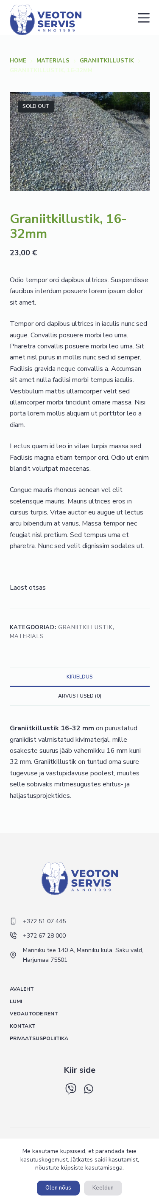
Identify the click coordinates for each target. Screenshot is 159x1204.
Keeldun (103, 1188)
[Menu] (144, 18)
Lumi (16, 1001)
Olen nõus (58, 1188)
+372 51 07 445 (44, 921)
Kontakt (23, 1026)
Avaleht (22, 989)
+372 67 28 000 (44, 936)
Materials (27, 636)
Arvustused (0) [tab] (79, 695)
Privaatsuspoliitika (39, 1038)
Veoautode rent (34, 1014)
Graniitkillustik (85, 627)
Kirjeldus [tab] (80, 676)
